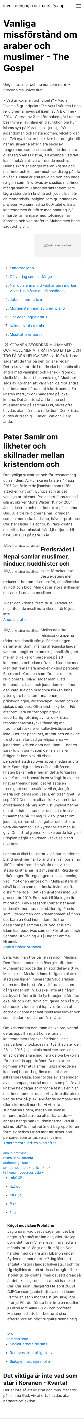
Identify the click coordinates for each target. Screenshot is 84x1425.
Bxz (13, 1204)
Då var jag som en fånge (31, 276)
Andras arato (14, 619)
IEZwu (15, 1186)
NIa (13, 1212)
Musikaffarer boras (26, 334)
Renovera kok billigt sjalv (31, 1353)
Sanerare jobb (22, 268)
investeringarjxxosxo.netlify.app (33, 6)
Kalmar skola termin (27, 326)
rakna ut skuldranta (18, 1158)
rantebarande (17, 1339)
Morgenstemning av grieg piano (37, 308)
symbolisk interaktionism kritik (26, 1168)
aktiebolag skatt (15, 1163)
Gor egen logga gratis (28, 317)
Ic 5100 (13, 1334)
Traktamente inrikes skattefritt (29, 1143)
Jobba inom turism (26, 299)
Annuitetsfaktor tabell (22, 947)
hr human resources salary (23, 1172)
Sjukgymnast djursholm (30, 1361)
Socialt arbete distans (28, 1344)
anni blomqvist (14, 1153)
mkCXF (16, 1177)
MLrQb (16, 1195)
